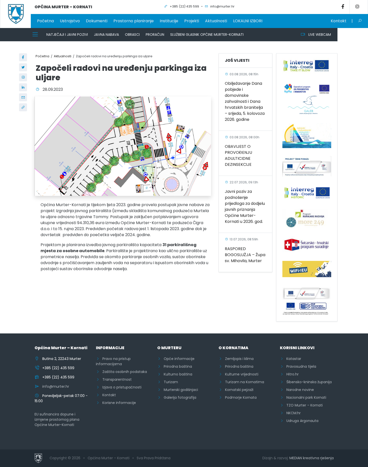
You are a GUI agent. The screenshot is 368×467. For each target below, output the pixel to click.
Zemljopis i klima (238, 358)
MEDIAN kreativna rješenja (311, 457)
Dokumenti (96, 21)
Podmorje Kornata (239, 397)
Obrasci (132, 34)
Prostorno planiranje (133, 21)
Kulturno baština (176, 374)
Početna (45, 21)
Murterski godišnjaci (179, 389)
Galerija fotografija (178, 397)
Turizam (169, 381)
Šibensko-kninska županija (307, 381)
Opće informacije (178, 358)
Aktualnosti (216, 21)
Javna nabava (106, 34)
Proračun (155, 34)
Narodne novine (298, 389)
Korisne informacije (117, 402)
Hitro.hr (291, 374)
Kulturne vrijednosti (240, 374)
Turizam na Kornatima (243, 381)
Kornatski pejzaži (237, 389)
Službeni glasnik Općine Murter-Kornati (207, 34)
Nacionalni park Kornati (304, 397)
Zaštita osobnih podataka (123, 371)
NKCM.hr (292, 412)
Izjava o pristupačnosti (120, 387)
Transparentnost (115, 379)
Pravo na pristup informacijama (113, 361)
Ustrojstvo (70, 21)
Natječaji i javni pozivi (67, 34)
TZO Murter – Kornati (303, 405)
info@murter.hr (55, 386)
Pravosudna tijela (299, 366)
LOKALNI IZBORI (247, 21)
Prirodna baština (176, 366)
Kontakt (338, 21)
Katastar (292, 358)
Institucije (169, 21)
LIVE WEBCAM (318, 34)
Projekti (191, 21)
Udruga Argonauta (300, 420)
